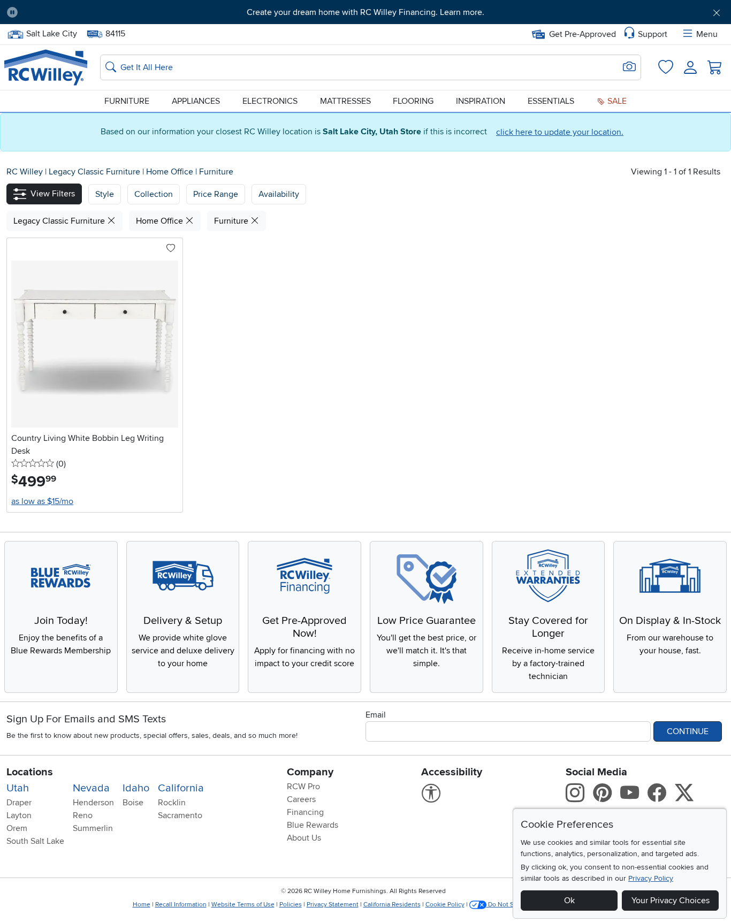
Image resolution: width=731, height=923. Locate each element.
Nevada (91, 788)
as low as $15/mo (42, 501)
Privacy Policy (650, 878)
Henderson (93, 802)
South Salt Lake (35, 841)
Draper (19, 802)
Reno (83, 815)
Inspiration (480, 101)
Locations (29, 772)
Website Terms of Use (243, 905)
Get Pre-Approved (582, 34)
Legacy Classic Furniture (95, 171)
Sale (616, 101)
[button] (82, 12)
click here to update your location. (559, 132)
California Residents (392, 905)
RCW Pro (303, 786)
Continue (688, 731)
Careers (301, 799)
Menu (707, 34)
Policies (290, 905)
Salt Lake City (51, 32)
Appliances (196, 101)
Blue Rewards (312, 825)
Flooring (413, 101)
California (181, 788)
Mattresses (345, 101)
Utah (17, 788)
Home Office (170, 171)
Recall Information (181, 905)
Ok (569, 900)
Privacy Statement (333, 905)
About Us (304, 838)
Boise (133, 802)
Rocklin (172, 802)
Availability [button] (278, 194)
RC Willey (24, 171)
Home (141, 905)
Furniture (126, 101)
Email (376, 715)
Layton (19, 815)
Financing (305, 812)
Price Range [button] (215, 194)
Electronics (270, 101)
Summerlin (93, 828)
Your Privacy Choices (670, 900)
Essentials (551, 101)
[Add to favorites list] (170, 249)
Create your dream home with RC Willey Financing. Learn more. (365, 12)
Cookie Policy (445, 905)
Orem (16, 828)
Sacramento (180, 815)
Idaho (136, 788)
